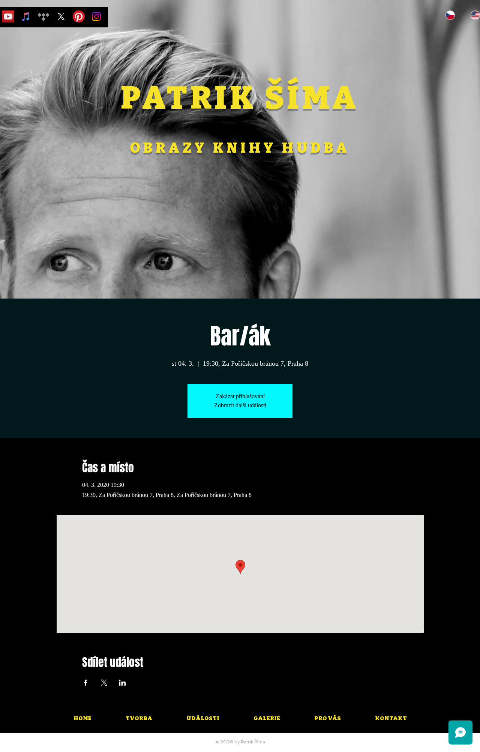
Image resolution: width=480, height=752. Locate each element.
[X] (61, 17)
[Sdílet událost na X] (104, 683)
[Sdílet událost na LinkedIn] (122, 683)
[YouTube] (8, 17)
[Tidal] (44, 17)
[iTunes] (26, 17)
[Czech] (450, 15)
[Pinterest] (79, 17)
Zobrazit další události (240, 405)
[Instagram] (96, 17)
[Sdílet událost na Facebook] (85, 683)
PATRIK (193, 98)
